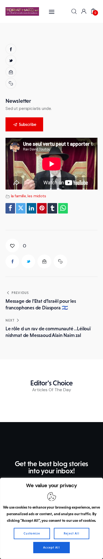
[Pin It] (42, 208)
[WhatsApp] (63, 208)
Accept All (51, 547)
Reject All (71, 533)
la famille (18, 196)
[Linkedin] (31, 208)
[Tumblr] (52, 208)
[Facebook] (10, 208)
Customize (32, 533)
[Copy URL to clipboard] (11, 83)
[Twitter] (21, 208)
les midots (36, 196)
